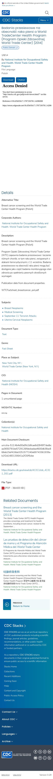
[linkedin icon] (49, 752)
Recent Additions (12, 676)
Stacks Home (10, 666)
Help (6, 685)
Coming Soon (10, 681)
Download (8, 79)
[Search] (47, 12)
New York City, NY (11, 363)
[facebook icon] (35, 752)
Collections (9, 671)
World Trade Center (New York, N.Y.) (20, 366)
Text (4, 334)
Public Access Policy (14, 695)
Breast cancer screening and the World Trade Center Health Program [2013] (24, 511)
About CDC (8, 719)
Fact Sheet (7, 348)
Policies (6, 726)
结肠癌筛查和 (11, 572)
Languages (8, 734)
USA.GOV (17, 775)
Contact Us (9, 700)
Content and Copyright (15, 690)
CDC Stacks (13, 625)
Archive (6, 741)
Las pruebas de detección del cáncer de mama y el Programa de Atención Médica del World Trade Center (25, 543)
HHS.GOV (6, 775)
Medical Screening (14, 312)
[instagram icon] (45, 752)
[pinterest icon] (40, 758)
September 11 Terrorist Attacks (20, 315)
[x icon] (40, 752)
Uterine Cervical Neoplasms (19, 319)
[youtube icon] (35, 758)
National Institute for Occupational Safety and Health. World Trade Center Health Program (25, 63)
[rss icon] (49, 758)
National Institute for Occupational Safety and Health (25, 429)
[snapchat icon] (45, 758)
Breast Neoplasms (14, 308)
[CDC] (6, 12)
